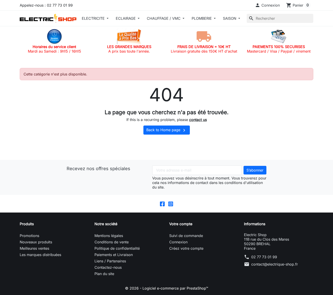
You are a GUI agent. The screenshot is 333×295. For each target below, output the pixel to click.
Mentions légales (108, 235)
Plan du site (104, 273)
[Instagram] (170, 203)
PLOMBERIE (202, 18)
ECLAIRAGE (126, 18)
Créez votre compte (186, 248)
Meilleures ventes (34, 248)
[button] (267, 5)
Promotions (29, 235)
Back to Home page (166, 130)
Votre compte (180, 224)
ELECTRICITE (94, 18)
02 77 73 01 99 (264, 257)
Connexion (178, 242)
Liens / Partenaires (110, 261)
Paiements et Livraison (113, 254)
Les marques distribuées (40, 254)
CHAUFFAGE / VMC (164, 18)
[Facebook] (162, 203)
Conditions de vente (111, 242)
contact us (198, 119)
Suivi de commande (186, 235)
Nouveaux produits (36, 242)
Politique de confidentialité (117, 248)
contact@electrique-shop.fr (274, 264)
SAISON (230, 18)
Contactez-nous (108, 267)
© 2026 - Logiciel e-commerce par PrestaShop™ (166, 288)
